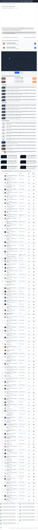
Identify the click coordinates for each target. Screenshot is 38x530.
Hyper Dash (8, 272)
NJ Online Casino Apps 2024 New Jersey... (12, 324)
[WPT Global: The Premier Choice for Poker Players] (4, 142)
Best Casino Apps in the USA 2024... (11, 492)
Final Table (8, 406)
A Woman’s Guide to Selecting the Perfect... (11, 447)
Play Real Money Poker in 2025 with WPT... (12, 297)
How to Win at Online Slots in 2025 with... (12, 252)
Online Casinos (11, 149)
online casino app (9, 187)
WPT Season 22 (9, 177)
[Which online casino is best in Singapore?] (4, 123)
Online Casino (17, 88)
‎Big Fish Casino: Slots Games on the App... (12, 229)
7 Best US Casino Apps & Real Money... (11, 441)
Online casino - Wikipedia (11, 206)
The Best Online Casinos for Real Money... (12, 489)
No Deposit (7, 152)
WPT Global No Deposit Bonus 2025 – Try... (12, 354)
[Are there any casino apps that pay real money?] (4, 130)
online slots (21, 251)
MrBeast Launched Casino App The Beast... (12, 317)
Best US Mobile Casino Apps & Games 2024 (11, 360)
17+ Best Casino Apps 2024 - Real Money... (12, 341)
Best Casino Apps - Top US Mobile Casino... (12, 278)
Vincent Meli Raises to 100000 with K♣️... (12, 212)
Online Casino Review (18, 97)
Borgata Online (9, 459)
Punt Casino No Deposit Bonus (10, 94)
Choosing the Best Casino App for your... (12, 294)
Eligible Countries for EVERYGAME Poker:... (12, 222)
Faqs (3, 3)
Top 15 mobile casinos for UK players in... (11, 268)
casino (31, 1)
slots (22, 1)
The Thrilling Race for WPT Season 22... (12, 176)
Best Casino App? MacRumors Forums (11, 264)
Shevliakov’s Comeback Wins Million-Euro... (11, 430)
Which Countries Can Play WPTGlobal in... (11, 418)
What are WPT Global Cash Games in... (12, 453)
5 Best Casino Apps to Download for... (12, 200)
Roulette (7, 149)
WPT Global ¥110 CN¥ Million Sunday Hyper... (10, 479)
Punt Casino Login (8, 91)
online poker (9, 402)
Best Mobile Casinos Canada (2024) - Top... (12, 183)
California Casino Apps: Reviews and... (12, 320)
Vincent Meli (8, 213)
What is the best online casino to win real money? (10, 37)
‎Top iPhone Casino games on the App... (12, 235)
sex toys (20, 446)
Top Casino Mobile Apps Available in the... (12, 473)
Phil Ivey (16, 143)
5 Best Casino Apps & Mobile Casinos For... (11, 421)
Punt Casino (7, 88)
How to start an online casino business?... (11, 357)
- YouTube (8, 343)
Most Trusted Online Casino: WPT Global (12, 364)
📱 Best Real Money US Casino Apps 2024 (11, 246)
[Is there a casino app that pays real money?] (4, 127)
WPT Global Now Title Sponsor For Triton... (12, 389)
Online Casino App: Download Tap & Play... (12, 427)
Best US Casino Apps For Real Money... (11, 482)
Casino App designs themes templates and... (10, 186)
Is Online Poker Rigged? (10, 401)
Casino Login (16, 91)
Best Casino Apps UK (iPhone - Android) (11, 334)
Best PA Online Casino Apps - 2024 (12, 208)
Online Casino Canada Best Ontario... (11, 179)
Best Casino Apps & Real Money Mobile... (11, 189)
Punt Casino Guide (12, 88)
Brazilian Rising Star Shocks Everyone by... (11, 285)
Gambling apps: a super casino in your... (12, 411)
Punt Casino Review (8, 97)
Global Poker (9, 292)
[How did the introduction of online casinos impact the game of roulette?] (4, 149)
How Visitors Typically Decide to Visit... (11, 255)
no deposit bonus (9, 355)
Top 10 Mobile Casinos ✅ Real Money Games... (11, 281)
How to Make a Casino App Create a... (12, 378)
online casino (8, 204)
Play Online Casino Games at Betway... (11, 232)
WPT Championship (10, 487)
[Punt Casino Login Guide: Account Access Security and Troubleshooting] (4, 91)
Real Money (11, 152)
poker (7, 315)
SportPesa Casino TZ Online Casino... (11, 274)
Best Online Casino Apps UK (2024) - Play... (12, 392)
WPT (7, 348)
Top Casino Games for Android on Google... (12, 307)
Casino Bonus (20, 94)
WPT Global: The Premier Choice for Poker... (12, 242)
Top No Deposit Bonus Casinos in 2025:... (12, 215)
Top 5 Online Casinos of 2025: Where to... (11, 434)
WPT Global (7, 143)
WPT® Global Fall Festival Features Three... (12, 486)
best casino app (9, 180)
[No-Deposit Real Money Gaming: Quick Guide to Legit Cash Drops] (4, 152)
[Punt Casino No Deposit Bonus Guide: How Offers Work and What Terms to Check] (4, 94)
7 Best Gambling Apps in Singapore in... (10, 414)
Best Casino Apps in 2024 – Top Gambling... (11, 288)
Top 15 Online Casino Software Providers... (11, 385)
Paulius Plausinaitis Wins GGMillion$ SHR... (10, 314)
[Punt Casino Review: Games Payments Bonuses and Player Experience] (4, 97)
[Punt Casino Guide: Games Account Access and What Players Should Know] (4, 87)
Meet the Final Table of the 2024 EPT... (12, 405)
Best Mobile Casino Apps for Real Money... (12, 457)
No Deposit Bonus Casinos (11, 216)
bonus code (26, 1)
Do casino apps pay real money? (11, 3)
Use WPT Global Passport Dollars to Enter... (12, 261)
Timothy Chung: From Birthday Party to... (11, 347)
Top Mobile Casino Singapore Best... (11, 327)
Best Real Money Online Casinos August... (12, 399)
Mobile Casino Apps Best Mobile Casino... (12, 395)
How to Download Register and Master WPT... (11, 225)
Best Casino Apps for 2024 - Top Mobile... (11, 463)
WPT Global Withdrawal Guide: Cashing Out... (11, 437)
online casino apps (22, 424)
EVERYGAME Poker (9, 223)
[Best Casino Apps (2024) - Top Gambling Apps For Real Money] (4, 146)
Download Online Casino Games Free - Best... (11, 372)
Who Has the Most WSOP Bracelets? (10, 350)
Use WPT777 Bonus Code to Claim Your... (12, 301)
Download (35, 1)
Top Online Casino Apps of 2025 (12, 424)
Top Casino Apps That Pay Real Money (11, 469)
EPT (7, 286)
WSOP (8, 351)
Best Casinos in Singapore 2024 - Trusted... (12, 239)
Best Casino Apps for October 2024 (12, 248)
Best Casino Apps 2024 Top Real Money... (11, 331)
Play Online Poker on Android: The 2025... (12, 337)
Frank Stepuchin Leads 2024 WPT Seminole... (11, 218)
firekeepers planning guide (11, 256)
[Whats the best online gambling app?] (4, 133)
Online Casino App (8, 124)
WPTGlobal (20, 417)
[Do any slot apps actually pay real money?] (4, 139)
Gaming (14, 152)
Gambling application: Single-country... (11, 466)
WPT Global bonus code (10, 302)
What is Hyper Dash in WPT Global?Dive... (12, 271)
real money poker (22, 297)
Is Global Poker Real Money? (11, 291)
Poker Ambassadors (12, 143)
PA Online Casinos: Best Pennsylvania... (10, 450)
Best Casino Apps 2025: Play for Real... (11, 196)
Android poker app (9, 338)
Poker (7, 219)
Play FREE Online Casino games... (12, 366)
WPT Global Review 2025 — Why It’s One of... (11, 193)
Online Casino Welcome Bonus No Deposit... (11, 203)
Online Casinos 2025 (10, 435)
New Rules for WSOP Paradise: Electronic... (11, 382)
